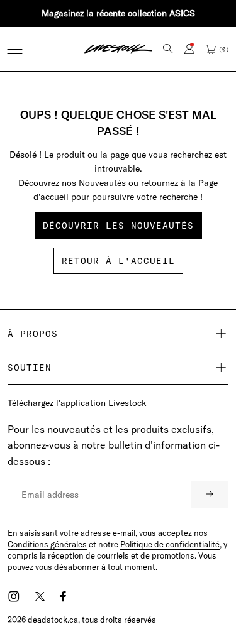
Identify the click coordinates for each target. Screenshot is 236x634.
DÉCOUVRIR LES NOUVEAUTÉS (118, 225)
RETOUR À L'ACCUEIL (118, 260)
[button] (15, 49)
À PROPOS (33, 333)
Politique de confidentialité (170, 544)
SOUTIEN (30, 367)
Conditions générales (47, 544)
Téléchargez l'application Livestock (77, 402)
